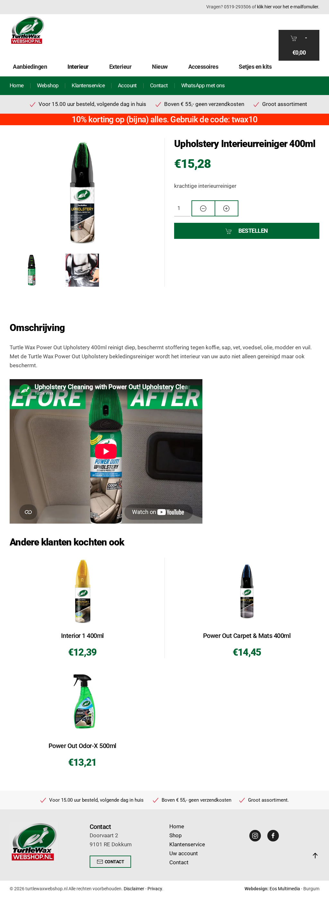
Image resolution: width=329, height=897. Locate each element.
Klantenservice (88, 86)
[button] (82, 192)
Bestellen (253, 230)
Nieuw (160, 66)
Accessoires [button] (203, 66)
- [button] (299, 45)
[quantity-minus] (203, 208)
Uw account (183, 853)
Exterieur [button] (120, 66)
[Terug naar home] (27, 30)
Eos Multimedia (285, 888)
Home (17, 86)
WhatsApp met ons (203, 86)
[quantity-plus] (226, 208)
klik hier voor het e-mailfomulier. (288, 6)
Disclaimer (134, 888)
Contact (159, 86)
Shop (175, 835)
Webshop (48, 86)
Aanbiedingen (30, 66)
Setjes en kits (255, 66)
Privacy (154, 888)
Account (127, 86)
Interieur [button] (78, 66)
